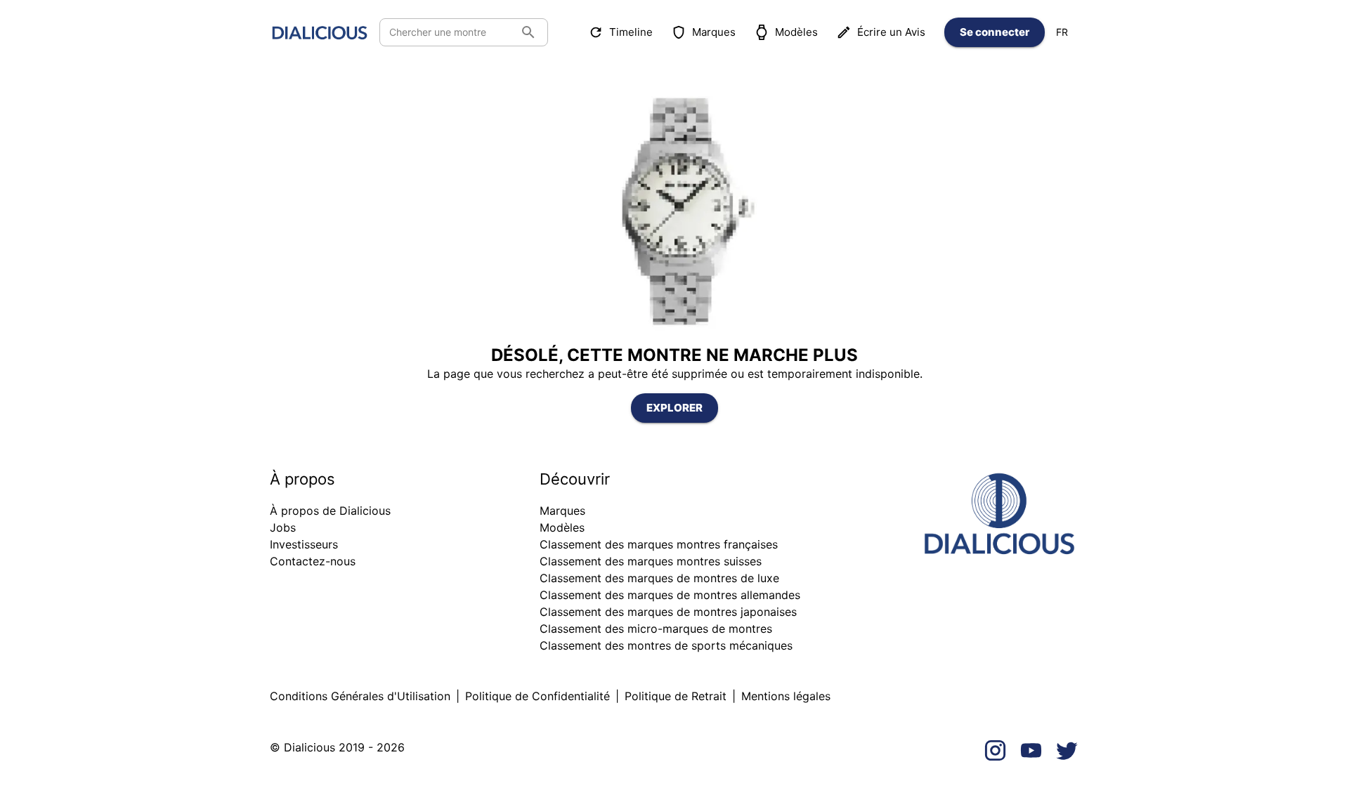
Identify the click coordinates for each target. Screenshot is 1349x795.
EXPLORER (674, 407)
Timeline (631, 32)
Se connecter (994, 32)
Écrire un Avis (891, 32)
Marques (714, 32)
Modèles (796, 32)
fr (1062, 32)
